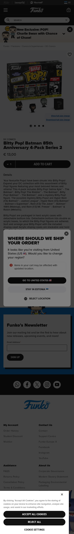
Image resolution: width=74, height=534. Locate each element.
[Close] (62, 494)
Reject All (34, 522)
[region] (34, 512)
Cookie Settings (34, 529)
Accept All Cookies (34, 514)
